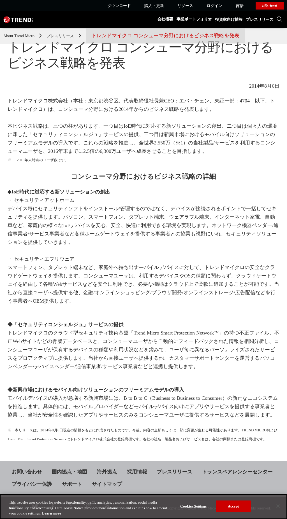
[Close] (278, 506)
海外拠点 (107, 471)
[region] (143, 506)
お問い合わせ (27, 471)
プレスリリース (260, 19)
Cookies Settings (193, 506)
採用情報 (137, 471)
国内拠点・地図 (69, 471)
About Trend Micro (19, 36)
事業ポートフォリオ (194, 19)
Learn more (51, 513)
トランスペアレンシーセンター (237, 471)
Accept (233, 506)
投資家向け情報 (229, 19)
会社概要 (165, 19)
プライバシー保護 (32, 484)
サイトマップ (107, 484)
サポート (72, 484)
